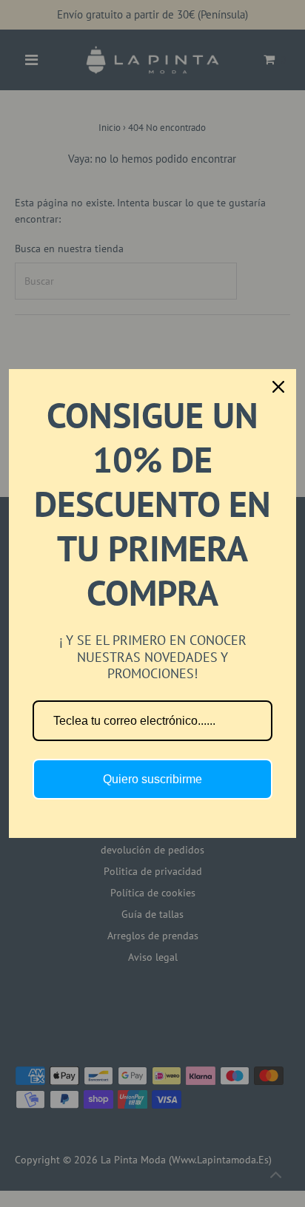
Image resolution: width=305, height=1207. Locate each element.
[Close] (278, 387)
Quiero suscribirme (152, 779)
